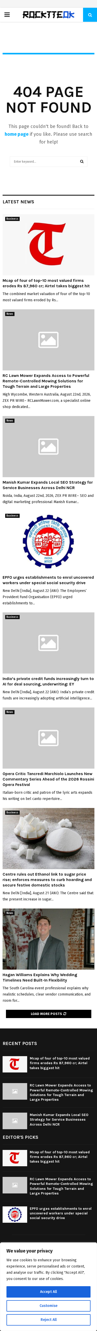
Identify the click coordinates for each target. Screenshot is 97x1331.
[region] (48, 1286)
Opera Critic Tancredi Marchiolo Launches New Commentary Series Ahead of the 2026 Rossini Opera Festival (48, 779)
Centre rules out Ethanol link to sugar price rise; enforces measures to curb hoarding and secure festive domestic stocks (47, 880)
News (9, 314)
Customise (48, 1306)
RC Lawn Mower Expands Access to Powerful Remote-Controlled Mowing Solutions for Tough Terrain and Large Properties (46, 381)
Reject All (49, 1320)
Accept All (48, 1292)
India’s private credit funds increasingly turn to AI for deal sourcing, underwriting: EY (48, 681)
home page (16, 134)
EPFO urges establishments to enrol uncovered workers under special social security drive (48, 580)
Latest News (18, 202)
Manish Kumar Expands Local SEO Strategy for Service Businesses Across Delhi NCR (48, 485)
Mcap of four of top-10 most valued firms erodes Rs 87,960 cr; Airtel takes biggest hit (46, 283)
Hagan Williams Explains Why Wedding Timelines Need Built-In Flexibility (40, 977)
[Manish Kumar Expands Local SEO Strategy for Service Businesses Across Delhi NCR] (48, 446)
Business (12, 218)
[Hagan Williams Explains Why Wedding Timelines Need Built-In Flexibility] (48, 939)
